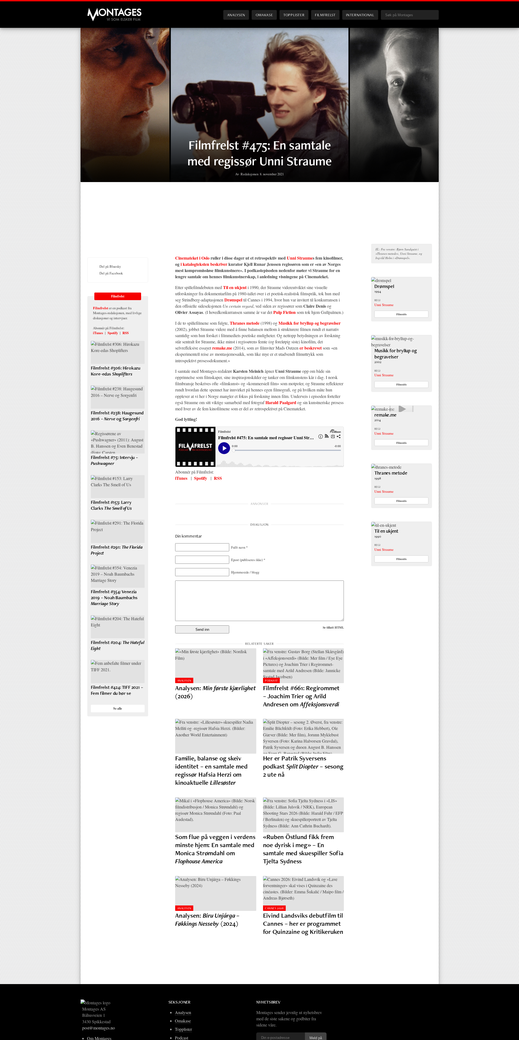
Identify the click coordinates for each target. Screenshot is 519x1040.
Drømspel (233, 300)
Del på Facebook (111, 273)
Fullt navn (239, 547)
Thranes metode (245, 323)
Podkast (271, 680)
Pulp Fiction (284, 312)
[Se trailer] (382, 409)
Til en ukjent (235, 287)
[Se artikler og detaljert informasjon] (381, 280)
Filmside (401, 314)
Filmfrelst (325, 14)
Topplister (293, 14)
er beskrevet (311, 348)
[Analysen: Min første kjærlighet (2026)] (215, 665)
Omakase (264, 14)
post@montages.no (98, 1028)
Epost (248, 559)
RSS (218, 478)
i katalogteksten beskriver (204, 264)
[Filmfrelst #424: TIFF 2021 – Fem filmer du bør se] (118, 671)
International (360, 14)
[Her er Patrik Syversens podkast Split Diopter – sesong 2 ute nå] (303, 736)
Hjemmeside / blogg (245, 572)
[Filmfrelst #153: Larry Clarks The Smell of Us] (118, 486)
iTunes (181, 478)
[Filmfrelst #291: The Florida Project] (118, 531)
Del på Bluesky (110, 266)
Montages (96, 10)
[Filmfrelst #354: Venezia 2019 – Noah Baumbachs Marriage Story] (118, 576)
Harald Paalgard (280, 402)
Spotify (200, 478)
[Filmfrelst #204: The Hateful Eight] (118, 627)
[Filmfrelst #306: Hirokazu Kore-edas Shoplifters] (118, 352)
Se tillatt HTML (333, 627)
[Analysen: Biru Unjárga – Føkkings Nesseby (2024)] (215, 893)
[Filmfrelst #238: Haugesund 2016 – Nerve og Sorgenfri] (118, 397)
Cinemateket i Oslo (192, 258)
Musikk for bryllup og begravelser (309, 323)
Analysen (236, 14)
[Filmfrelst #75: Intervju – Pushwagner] (118, 442)
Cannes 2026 (274, 908)
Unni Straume (300, 258)
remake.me (222, 348)
